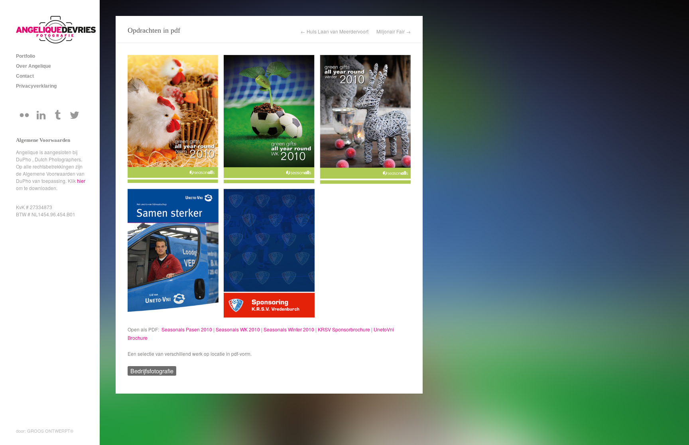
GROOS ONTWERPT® (50, 430)
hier (81, 180)
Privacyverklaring (36, 86)
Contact (25, 76)
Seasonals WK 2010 (238, 329)
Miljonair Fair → (393, 31)
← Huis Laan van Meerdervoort (334, 31)
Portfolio (25, 56)
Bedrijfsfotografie (151, 371)
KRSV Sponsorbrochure (344, 329)
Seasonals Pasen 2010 (186, 329)
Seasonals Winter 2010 (289, 329)
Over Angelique (33, 66)
